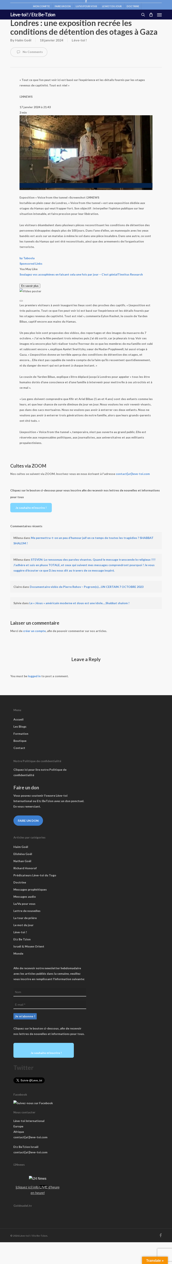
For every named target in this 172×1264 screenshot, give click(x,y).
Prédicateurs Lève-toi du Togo (34, 875)
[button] (159, 15)
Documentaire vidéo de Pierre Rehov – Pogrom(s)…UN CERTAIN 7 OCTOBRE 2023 (86, 586)
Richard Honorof (25, 868)
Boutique (19, 740)
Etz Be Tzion (22, 939)
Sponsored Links (31, 263)
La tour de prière (25, 918)
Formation (20, 733)
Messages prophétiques (30, 889)
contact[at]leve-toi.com (133, 474)
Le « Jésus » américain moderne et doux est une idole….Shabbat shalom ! (79, 603)
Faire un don (28, 820)
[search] (143, 14)
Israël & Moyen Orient (28, 946)
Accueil (18, 719)
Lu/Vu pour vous (24, 903)
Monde (18, 953)
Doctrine (19, 882)
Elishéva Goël (22, 854)
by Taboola (27, 258)
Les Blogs (19, 726)
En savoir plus (30, 285)
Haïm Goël (23, 40)
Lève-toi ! (79, 40)
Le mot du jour (23, 925)
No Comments (32, 52)
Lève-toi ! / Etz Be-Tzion (32, 14)
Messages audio (24, 896)
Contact (19, 748)
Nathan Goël (22, 861)
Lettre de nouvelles (26, 911)
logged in (34, 676)
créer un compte (34, 631)
